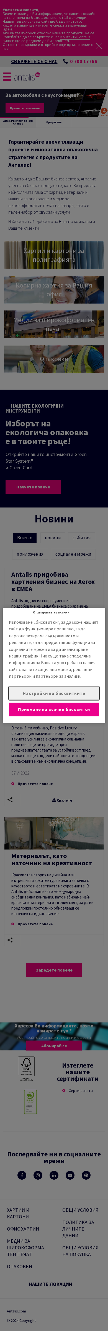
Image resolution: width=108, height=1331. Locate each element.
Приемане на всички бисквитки (54, 709)
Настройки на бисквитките (54, 693)
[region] (54, 665)
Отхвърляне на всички (51, 612)
